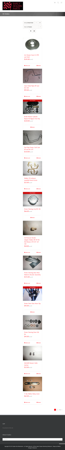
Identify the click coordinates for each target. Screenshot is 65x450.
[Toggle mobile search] (58, 2)
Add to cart (27, 65)
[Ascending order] (40, 22)
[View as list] (34, 31)
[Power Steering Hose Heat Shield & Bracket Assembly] (32, 263)
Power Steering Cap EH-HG (32, 209)
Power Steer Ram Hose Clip (32, 303)
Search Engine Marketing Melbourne (44, 446)
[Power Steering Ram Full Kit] (32, 322)
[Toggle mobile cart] (55, 2)
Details (39, 65)
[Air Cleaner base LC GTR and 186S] (32, 45)
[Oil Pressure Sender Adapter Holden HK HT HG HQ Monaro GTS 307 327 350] (32, 228)
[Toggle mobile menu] (61, 2)
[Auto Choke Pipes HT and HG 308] (32, 76)
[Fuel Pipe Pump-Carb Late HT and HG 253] (32, 137)
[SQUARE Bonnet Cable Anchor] (32, 353)
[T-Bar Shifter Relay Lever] (32, 384)
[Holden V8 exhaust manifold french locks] (32, 168)
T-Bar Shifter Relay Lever (32, 394)
